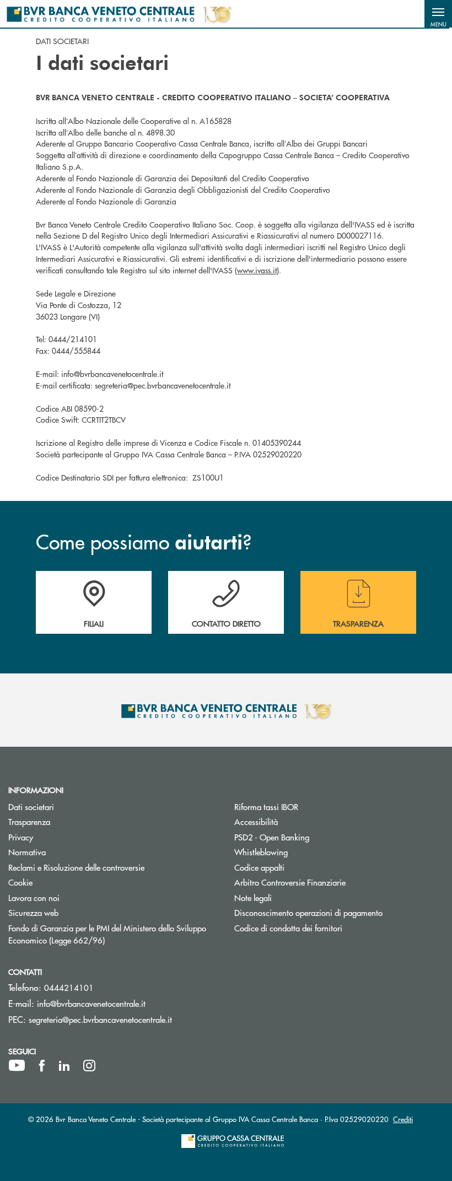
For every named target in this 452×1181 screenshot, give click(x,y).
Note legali (253, 897)
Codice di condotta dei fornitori (330, 928)
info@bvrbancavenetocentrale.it (91, 1003)
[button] (438, 14)
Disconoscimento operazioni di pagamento (339, 912)
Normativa (27, 852)
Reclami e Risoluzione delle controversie (76, 867)
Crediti (403, 1119)
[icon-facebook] (42, 1066)
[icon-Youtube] (16, 1066)
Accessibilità (256, 821)
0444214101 (69, 987)
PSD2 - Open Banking (313, 837)
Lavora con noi (34, 897)
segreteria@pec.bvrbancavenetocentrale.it (100, 1019)
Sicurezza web (33, 912)
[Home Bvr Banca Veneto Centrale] (119, 14)
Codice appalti (259, 867)
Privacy (20, 837)
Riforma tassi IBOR (266, 806)
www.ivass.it (257, 270)
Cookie (20, 882)
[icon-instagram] (89, 1066)
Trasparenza (29, 821)
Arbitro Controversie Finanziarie (331, 882)
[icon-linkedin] (64, 1066)
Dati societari (31, 806)
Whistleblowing (302, 852)
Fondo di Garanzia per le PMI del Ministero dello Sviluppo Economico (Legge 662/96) (107, 934)
